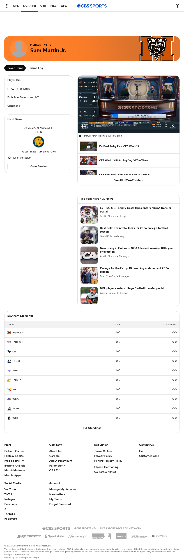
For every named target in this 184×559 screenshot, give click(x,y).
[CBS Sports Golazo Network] (121, 528)
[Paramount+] (77, 535)
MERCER (17, 332)
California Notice (105, 472)
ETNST (16, 361)
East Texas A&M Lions (36, 151)
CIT (14, 351)
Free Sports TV (14, 461)
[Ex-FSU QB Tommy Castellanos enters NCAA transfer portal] (89, 215)
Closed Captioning (106, 467)
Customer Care (149, 456)
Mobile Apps (12, 475)
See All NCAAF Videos (128, 180)
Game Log (36, 68)
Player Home (15, 68)
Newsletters (57, 494)
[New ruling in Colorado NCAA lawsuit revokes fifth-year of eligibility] (89, 255)
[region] (129, 104)
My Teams (55, 499)
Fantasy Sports (14, 456)
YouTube (10, 489)
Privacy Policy (103, 456)
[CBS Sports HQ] (85, 528)
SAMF (16, 408)
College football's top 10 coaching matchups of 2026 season (134, 269)
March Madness (14, 470)
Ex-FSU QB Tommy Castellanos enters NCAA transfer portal (135, 209)
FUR (15, 370)
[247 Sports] (29, 535)
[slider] (128, 122)
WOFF (16, 418)
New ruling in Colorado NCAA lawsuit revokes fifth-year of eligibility (137, 249)
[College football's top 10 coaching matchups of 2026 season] (89, 275)
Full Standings (92, 428)
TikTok (8, 494)
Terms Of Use (103, 451)
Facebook (10, 504)
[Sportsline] (54, 536)
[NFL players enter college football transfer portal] (89, 295)
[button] (6, 6)
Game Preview (38, 166)
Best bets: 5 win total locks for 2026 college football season (134, 229)
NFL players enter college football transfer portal (132, 288)
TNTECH (17, 342)
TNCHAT (17, 380)
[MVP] (121, 535)
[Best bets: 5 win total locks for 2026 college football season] (89, 235)
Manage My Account (62, 489)
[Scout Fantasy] (139, 536)
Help (142, 451)
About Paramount (60, 461)
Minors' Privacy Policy (108, 461)
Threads (9, 514)
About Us (55, 451)
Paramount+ (57, 465)
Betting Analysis (14, 465)
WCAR (16, 399)
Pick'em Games (14, 451)
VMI (14, 389)
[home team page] (38, 142)
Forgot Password (60, 504)
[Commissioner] (101, 535)
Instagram (10, 499)
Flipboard (10, 518)
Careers (54, 456)
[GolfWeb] (159, 536)
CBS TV (54, 470)
